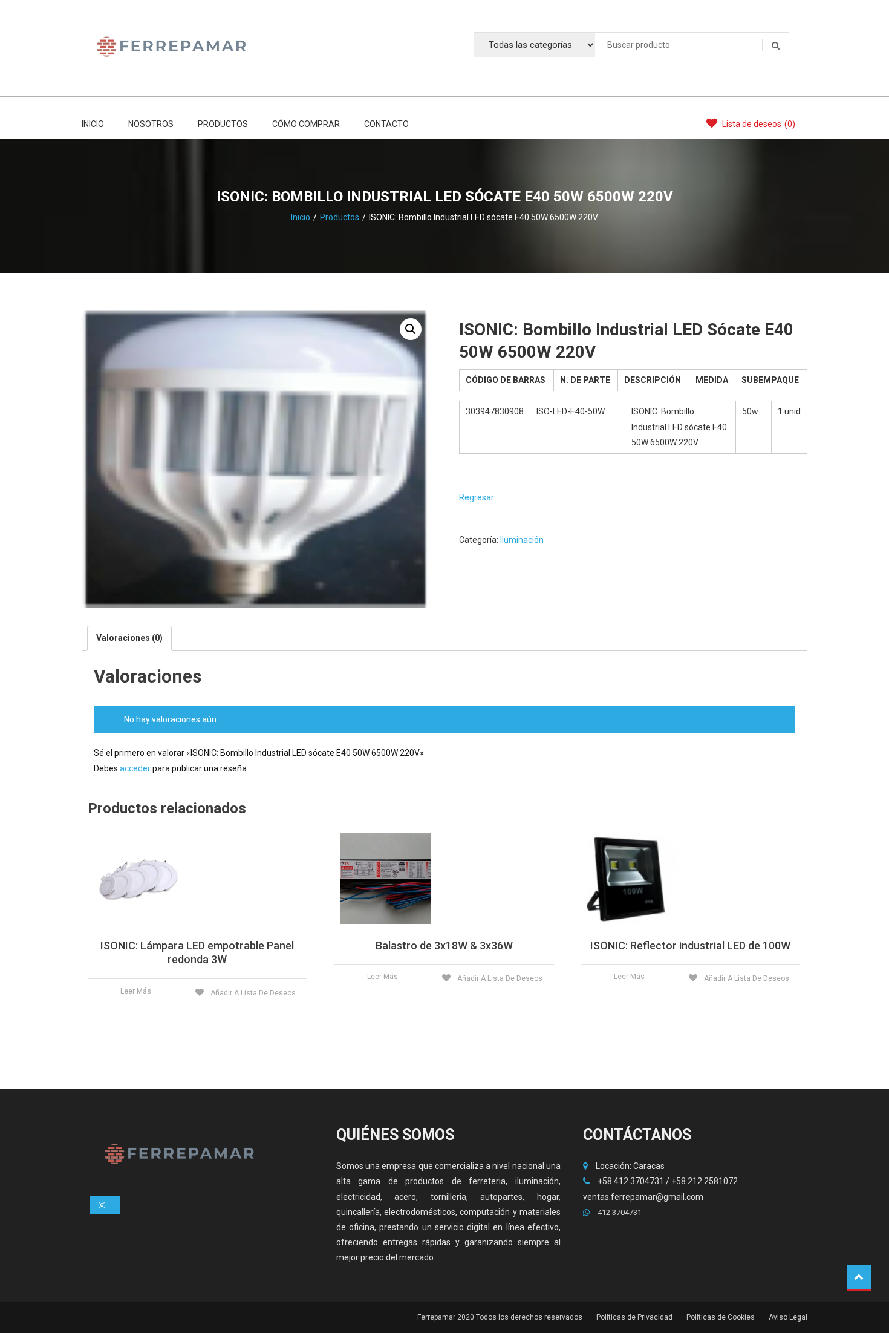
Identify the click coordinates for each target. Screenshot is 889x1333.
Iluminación (522, 540)
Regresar (476, 497)
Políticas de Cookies (720, 1317)
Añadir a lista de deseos (252, 993)
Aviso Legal (788, 1317)
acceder (135, 768)
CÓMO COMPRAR (306, 124)
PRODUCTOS (223, 124)
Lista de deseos (757, 124)
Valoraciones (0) (129, 638)
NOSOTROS (151, 124)
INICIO (93, 124)
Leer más (135, 991)
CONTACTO (386, 124)
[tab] (129, 638)
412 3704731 (619, 1212)
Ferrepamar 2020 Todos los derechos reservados (499, 1317)
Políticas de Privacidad (634, 1317)
